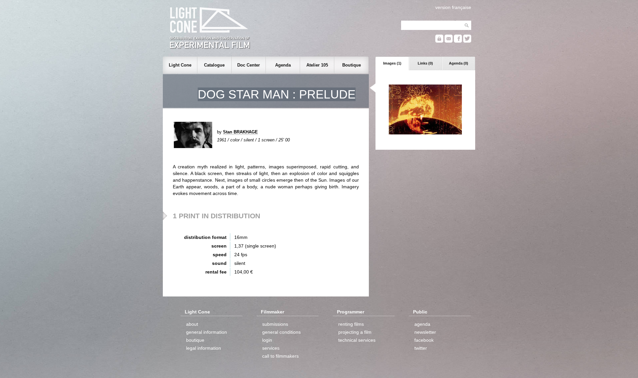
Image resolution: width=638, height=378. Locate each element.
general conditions (281, 332)
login (267, 340)
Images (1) (392, 63)
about (192, 324)
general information (206, 332)
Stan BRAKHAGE (240, 131)
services (270, 348)
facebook (424, 340)
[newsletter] (449, 41)
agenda (422, 324)
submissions (275, 324)
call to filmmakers (280, 356)
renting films (351, 324)
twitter (420, 348)
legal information (203, 348)
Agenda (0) (458, 63)
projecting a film (355, 332)
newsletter (425, 332)
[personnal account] (439, 41)
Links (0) (425, 63)
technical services (356, 340)
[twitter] (467, 41)
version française (453, 7)
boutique (195, 340)
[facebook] (458, 41)
